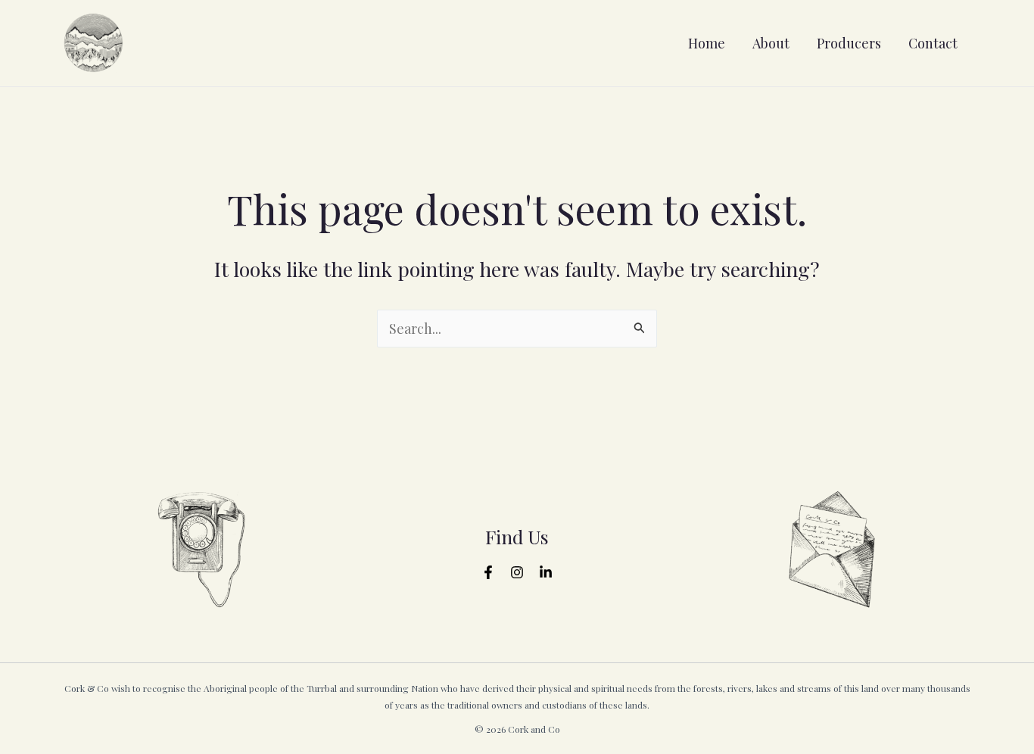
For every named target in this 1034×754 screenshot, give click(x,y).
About (771, 43)
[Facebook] (488, 572)
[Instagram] (517, 572)
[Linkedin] (546, 572)
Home (706, 43)
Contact (933, 43)
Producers (849, 43)
